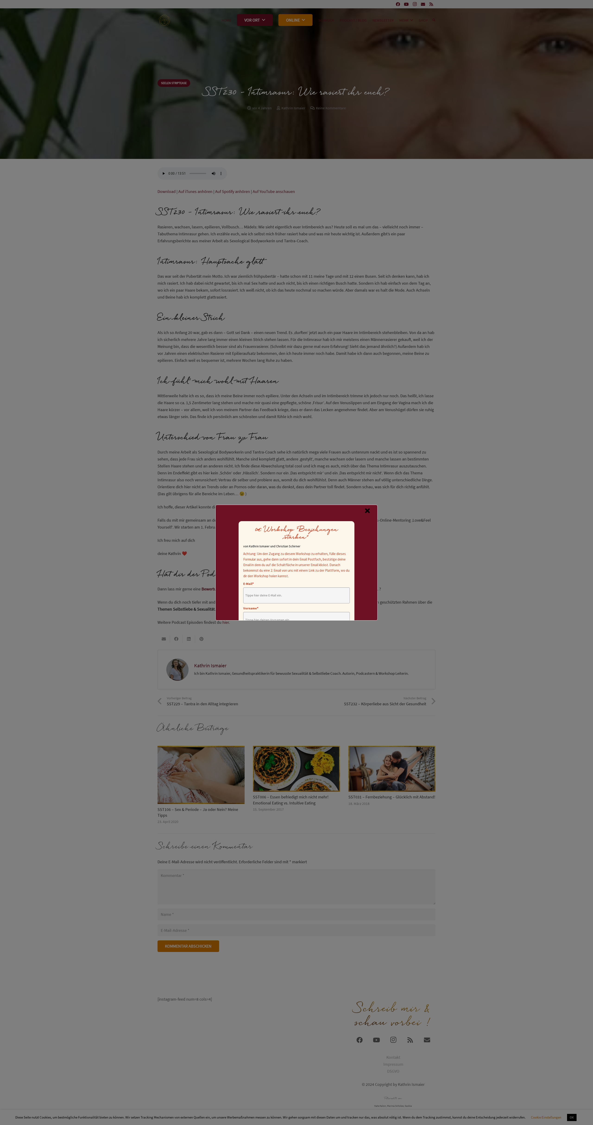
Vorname (250, 608)
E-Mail (248, 584)
